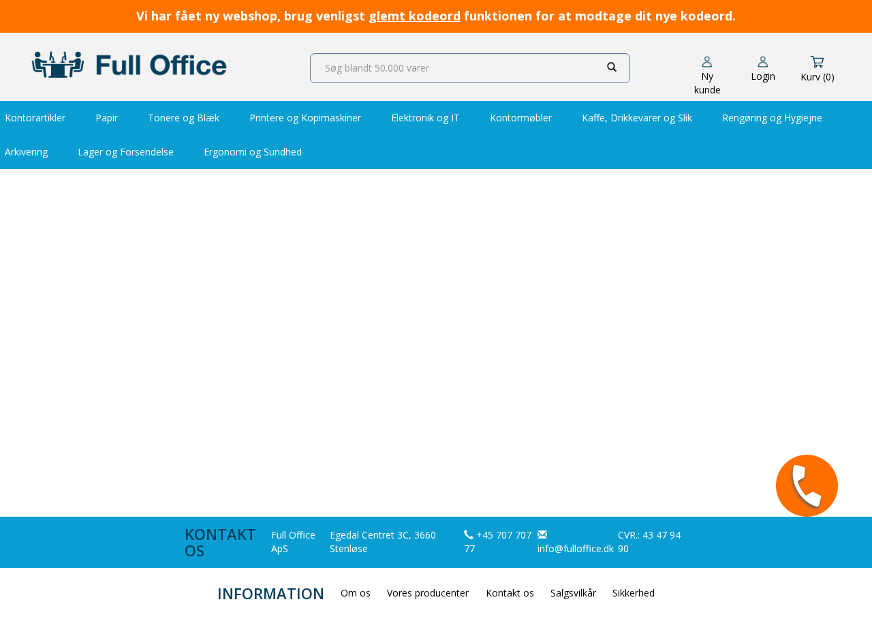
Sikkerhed (633, 592)
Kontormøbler (521, 117)
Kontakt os (510, 592)
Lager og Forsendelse (126, 151)
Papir (106, 117)
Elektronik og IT (425, 117)
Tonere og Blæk (183, 117)
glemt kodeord (415, 15)
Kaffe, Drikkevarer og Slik (637, 117)
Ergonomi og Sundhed (253, 151)
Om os (356, 592)
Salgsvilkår (573, 592)
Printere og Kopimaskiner (305, 117)
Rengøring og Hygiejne (772, 117)
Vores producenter (428, 592)
